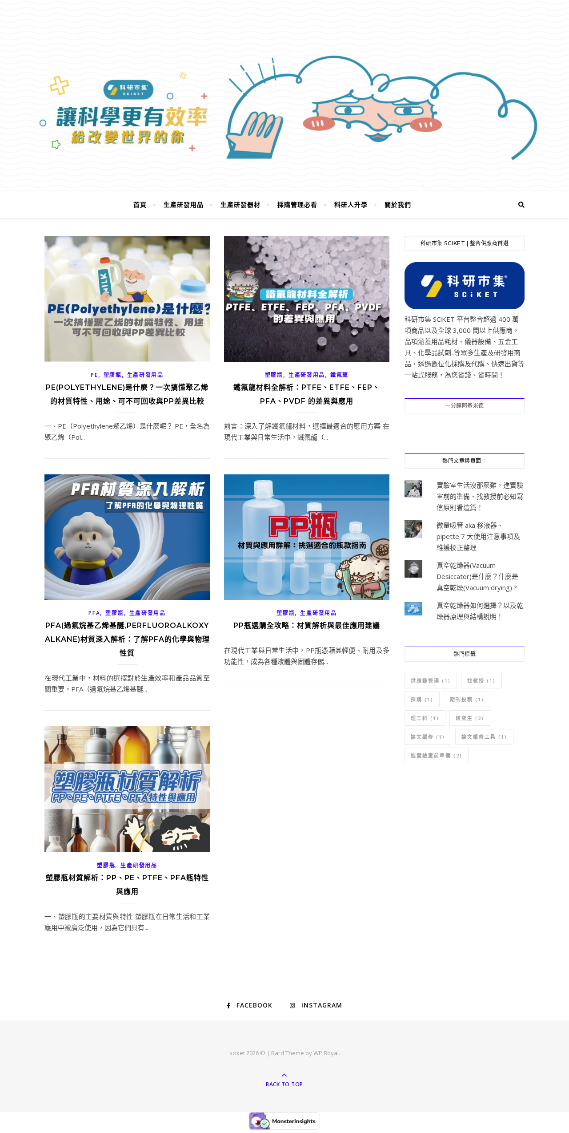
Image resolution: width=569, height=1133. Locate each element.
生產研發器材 (240, 204)
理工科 (425, 718)
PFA (94, 613)
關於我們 (398, 204)
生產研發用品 (184, 204)
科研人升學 (351, 204)
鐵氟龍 (339, 375)
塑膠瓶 (113, 375)
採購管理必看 (297, 204)
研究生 (470, 718)
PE (94, 375)
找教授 (481, 680)
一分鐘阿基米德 (464, 405)
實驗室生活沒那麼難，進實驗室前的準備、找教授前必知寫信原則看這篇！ (480, 496)
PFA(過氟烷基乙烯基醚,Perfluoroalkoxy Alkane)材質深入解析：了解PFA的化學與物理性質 (127, 639)
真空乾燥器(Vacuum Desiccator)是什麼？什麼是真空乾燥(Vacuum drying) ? (477, 576)
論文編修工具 (484, 736)
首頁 (140, 204)
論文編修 (428, 736)
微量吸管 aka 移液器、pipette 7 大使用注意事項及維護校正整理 (478, 536)
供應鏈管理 (431, 680)
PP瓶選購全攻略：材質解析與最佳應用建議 (306, 625)
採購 (422, 699)
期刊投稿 (467, 699)
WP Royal (326, 1053)
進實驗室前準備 (436, 755)
